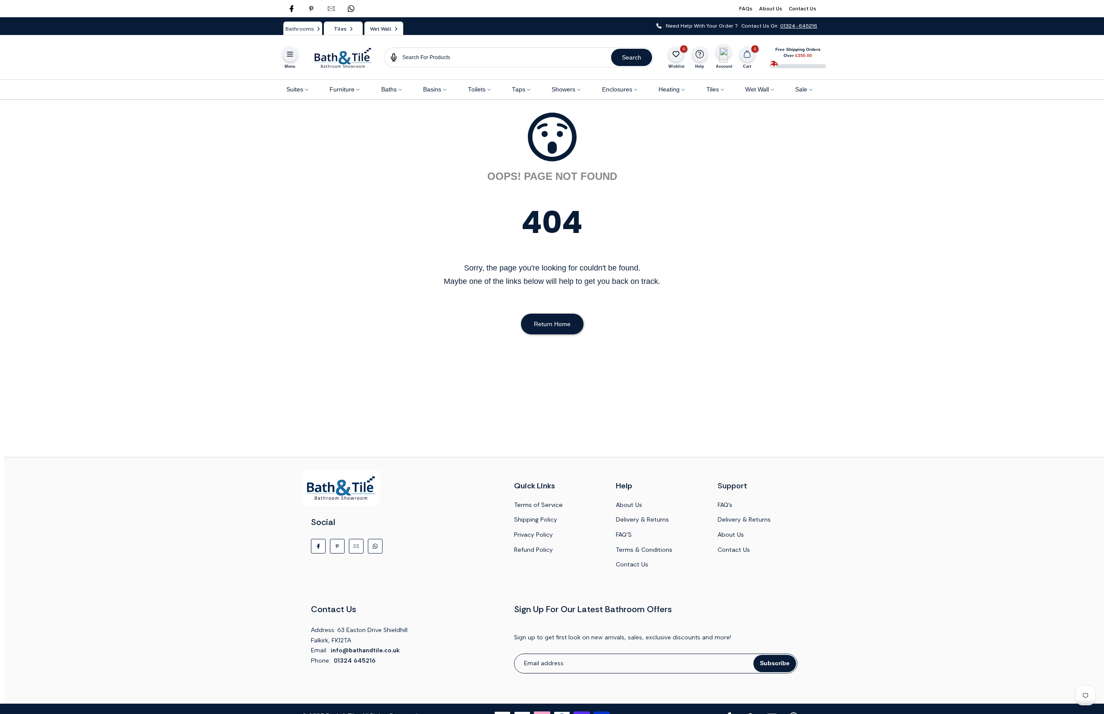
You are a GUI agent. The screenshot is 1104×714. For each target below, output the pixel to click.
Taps (518, 89)
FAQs (746, 9)
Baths (389, 89)
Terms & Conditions (644, 550)
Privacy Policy (533, 534)
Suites (294, 89)
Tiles (712, 89)
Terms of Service (538, 505)
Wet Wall (757, 89)
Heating (669, 89)
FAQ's (725, 505)
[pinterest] (311, 8)
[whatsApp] (351, 8)
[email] (331, 8)
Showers (563, 89)
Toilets (477, 89)
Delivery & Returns (642, 519)
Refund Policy (533, 550)
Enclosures (617, 89)
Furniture (341, 89)
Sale (801, 89)
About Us (770, 9)
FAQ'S (624, 534)
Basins (432, 89)
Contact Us (802, 9)
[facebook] (291, 8)
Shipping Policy (535, 519)
